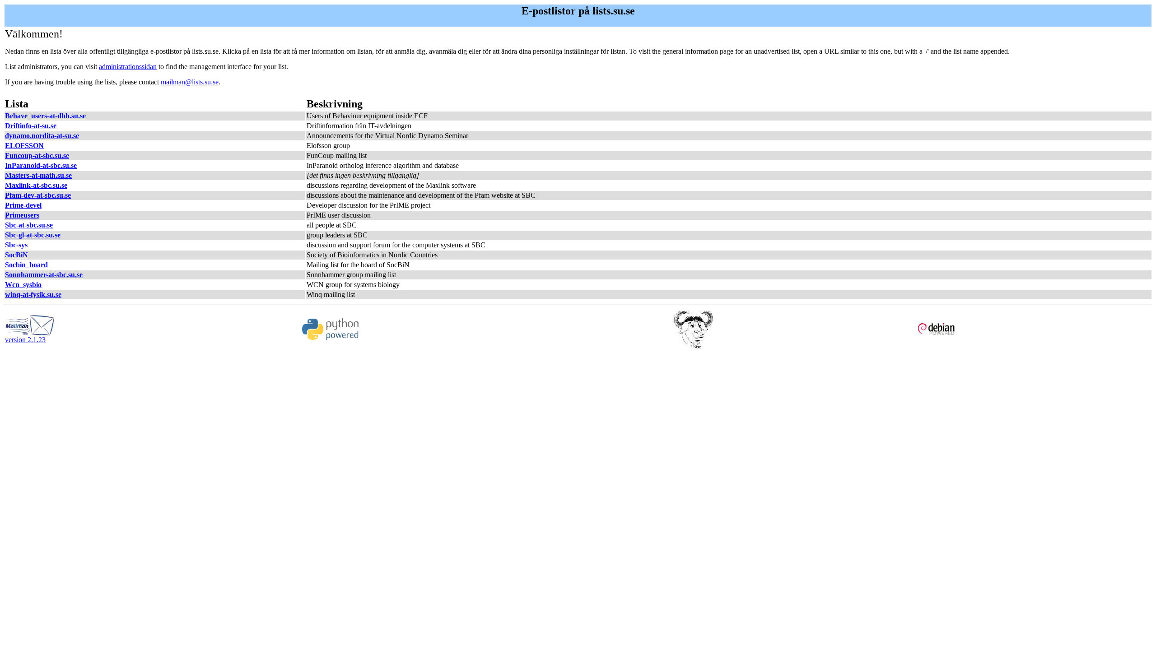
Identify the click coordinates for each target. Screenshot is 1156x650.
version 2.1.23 (25, 340)
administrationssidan (128, 66)
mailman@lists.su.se (190, 82)
